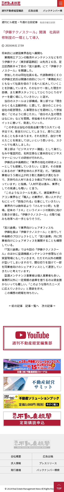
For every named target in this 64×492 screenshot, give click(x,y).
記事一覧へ (32, 306)
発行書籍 (16, 470)
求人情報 (16, 463)
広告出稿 (33, 10)
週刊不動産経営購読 (12, 10)
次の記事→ (48, 306)
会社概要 (16, 456)
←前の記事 (16, 306)
